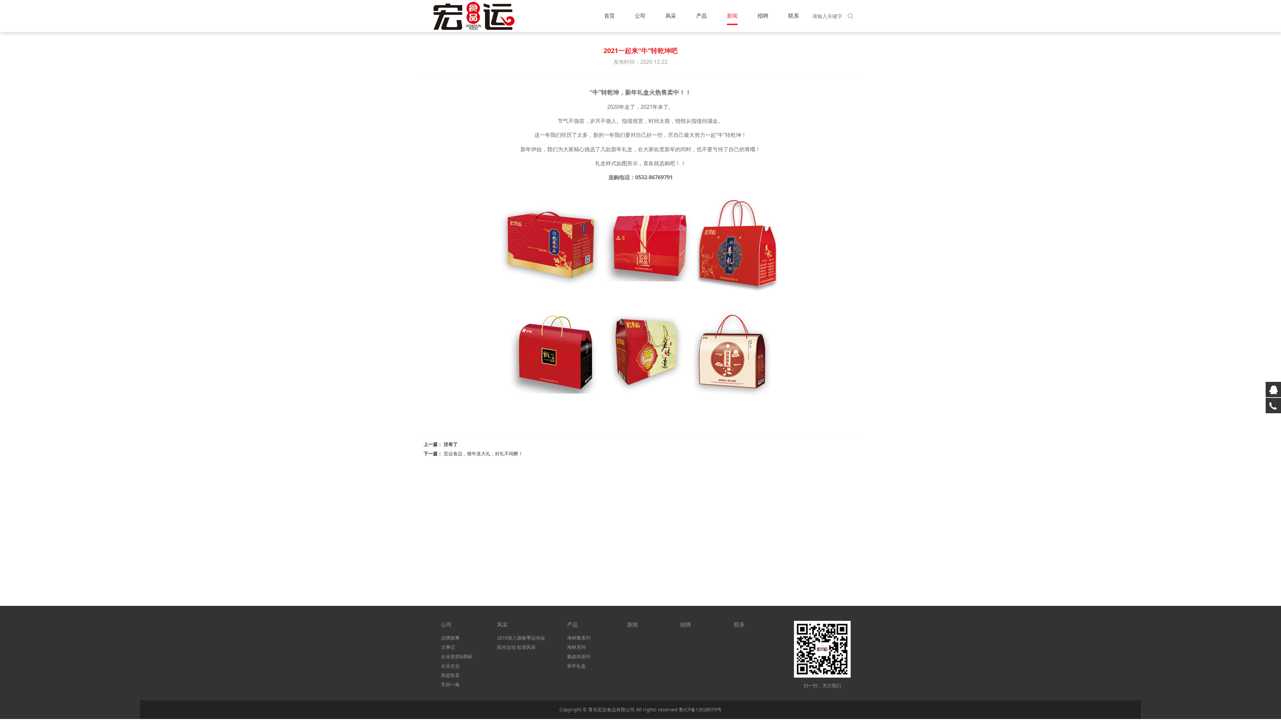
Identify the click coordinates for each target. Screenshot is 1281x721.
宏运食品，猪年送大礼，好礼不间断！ (483, 453)
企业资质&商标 (456, 656)
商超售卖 (450, 675)
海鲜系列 (576, 647)
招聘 (763, 15)
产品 (701, 15)
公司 (640, 15)
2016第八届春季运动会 (521, 638)
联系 (793, 15)
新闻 (732, 15)
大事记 (448, 647)
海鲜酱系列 (578, 638)
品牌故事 (450, 638)
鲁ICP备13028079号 (700, 709)
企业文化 (450, 666)
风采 (671, 15)
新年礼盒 (576, 666)
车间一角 (450, 684)
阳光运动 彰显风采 (516, 647)
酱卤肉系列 (578, 656)
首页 (609, 15)
